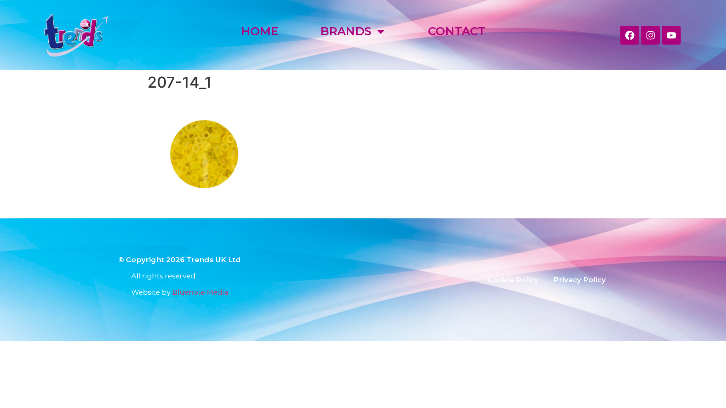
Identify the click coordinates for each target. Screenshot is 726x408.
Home (260, 31)
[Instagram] (650, 35)
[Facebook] (629, 35)
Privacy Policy (580, 279)
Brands (345, 31)
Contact (457, 31)
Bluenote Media (200, 292)
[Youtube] (671, 35)
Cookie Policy (512, 279)
